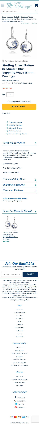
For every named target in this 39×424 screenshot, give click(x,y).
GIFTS (19, 334)
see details (26, 101)
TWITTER (21, 404)
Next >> (34, 23)
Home (4, 17)
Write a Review (27, 83)
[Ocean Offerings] (19, 5)
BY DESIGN (19, 337)
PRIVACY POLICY (19, 382)
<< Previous (25, 23)
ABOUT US (19, 376)
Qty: (3, 95)
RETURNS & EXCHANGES (19, 366)
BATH (19, 322)
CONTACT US (19, 351)
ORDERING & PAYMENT (19, 354)
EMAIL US (19, 348)
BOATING (19, 310)
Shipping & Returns (15, 128)
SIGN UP (30, 274)
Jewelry (10, 17)
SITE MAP (19, 385)
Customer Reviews (14, 131)
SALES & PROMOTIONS (20, 379)
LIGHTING (19, 316)
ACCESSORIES (19, 328)
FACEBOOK (21, 398)
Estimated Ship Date (15, 125)
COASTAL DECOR (19, 313)
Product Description (15, 122)
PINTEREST (21, 407)
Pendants (24, 17)
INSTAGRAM (21, 401)
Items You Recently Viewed (17, 134)
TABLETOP (19, 319)
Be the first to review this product (15, 199)
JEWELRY (19, 325)
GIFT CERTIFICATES (19, 363)
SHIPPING (19, 357)
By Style (16, 17)
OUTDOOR (19, 331)
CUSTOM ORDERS (19, 360)
